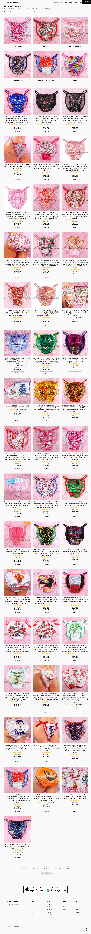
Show (86, 2)
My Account (25, 868)
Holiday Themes (49, 9)
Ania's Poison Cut (33, 9)
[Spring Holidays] (74, 30)
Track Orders (35, 868)
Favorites (46, 868)
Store (5, 9)
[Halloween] (17, 64)
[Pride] (74, 64)
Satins (41, 9)
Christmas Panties (13, 2)
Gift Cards (67, 868)
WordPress (16, 926)
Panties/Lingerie (13, 9)
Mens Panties (23, 9)
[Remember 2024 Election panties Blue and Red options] (17, 391)
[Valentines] (17, 30)
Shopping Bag (57, 868)
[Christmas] (46, 30)
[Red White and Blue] (46, 64)
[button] (86, 929)
